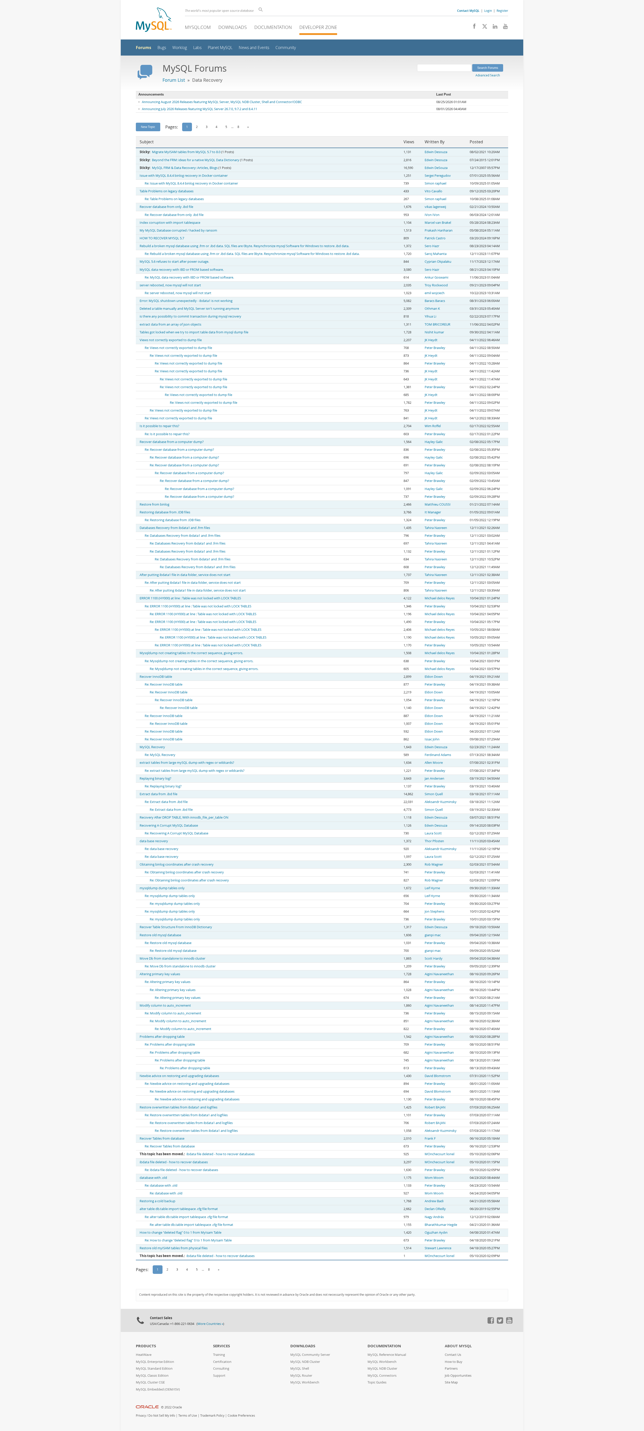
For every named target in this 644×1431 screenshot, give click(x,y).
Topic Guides (377, 1382)
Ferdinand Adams (438, 755)
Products (146, 1346)
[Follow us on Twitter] (500, 1322)
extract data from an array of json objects (170, 324)
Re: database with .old (161, 1185)
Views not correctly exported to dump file (171, 340)
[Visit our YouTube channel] (503, 27)
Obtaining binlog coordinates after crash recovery (177, 864)
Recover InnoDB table (156, 677)
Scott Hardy (433, 958)
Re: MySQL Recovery (160, 755)
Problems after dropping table (162, 1037)
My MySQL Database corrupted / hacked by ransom (178, 230)
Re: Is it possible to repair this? (167, 434)
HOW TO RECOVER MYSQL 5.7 (162, 238)
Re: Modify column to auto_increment (173, 1013)
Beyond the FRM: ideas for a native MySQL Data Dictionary (195, 160)
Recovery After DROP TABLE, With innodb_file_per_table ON (184, 817)
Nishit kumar (434, 332)
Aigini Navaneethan (439, 974)
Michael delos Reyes (440, 598)
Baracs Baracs (435, 301)
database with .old (153, 1178)
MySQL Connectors (382, 1375)
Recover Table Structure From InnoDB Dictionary (176, 927)
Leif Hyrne (432, 888)
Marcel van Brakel (438, 222)
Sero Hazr (432, 246)
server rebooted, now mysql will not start (170, 285)
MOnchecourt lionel (439, 1154)
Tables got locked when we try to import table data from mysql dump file (194, 332)
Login (488, 11)
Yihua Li (430, 316)
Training (219, 1355)
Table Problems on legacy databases (166, 191)
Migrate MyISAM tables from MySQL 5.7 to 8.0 (186, 152)
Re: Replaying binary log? (163, 786)
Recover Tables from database (162, 1138)
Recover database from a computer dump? (172, 442)
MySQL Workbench (304, 1382)
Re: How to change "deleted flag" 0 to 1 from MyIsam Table (188, 1240)
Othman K (432, 308)
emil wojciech (435, 293)
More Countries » (210, 1324)
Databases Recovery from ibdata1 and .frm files (175, 528)
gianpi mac (433, 935)
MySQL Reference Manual (387, 1355)
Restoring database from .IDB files (165, 512)
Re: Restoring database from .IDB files (172, 520)
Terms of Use (187, 1415)
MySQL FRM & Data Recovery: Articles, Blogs (185, 168)
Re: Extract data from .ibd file (166, 802)
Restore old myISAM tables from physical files (174, 1248)
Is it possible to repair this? (159, 426)
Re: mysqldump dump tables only (170, 896)
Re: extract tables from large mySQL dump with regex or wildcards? (195, 771)
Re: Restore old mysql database (168, 943)
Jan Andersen (434, 778)
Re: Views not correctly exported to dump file (178, 348)
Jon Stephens (434, 911)
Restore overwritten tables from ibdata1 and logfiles (178, 1107)
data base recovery (154, 841)
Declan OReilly (435, 1209)
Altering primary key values (160, 974)
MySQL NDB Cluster (305, 1362)
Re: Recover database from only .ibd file (174, 215)
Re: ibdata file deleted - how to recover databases (181, 1170)
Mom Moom (434, 1178)
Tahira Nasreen (436, 528)
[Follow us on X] (483, 27)
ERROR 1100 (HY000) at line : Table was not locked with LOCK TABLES (190, 598)
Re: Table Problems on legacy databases (174, 199)
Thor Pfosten (434, 841)
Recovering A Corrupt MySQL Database (169, 825)
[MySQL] (153, 20)
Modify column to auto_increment (165, 1005)
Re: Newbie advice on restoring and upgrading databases (187, 1084)
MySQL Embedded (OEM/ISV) (158, 1389)
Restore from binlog (154, 504)
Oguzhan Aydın (436, 1232)
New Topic (148, 127)
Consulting (221, 1368)
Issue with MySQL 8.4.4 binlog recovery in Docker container (184, 175)
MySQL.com (198, 27)
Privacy (141, 1415)
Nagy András (434, 1217)
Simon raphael (435, 183)
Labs (197, 47)
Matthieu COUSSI (438, 504)
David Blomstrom (438, 1076)
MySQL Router (301, 1375)
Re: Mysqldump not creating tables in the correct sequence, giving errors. (199, 661)
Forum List (174, 80)
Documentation (273, 27)
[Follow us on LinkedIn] (493, 27)
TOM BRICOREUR (437, 324)
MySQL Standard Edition (154, 1368)
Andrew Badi (434, 1201)
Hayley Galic (434, 442)
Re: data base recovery (161, 849)
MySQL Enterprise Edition (155, 1362)
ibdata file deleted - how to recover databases (220, 1154)
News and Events (254, 47)
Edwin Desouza (436, 152)
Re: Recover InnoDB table (163, 684)
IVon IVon (432, 215)
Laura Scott (433, 833)
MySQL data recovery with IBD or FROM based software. (182, 269)
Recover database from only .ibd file (166, 207)
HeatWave (143, 1355)
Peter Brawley (435, 348)
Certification (222, 1362)
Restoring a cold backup (157, 1201)
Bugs (161, 47)
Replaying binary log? (155, 778)
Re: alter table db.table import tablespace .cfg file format (186, 1217)
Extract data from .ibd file (158, 794)
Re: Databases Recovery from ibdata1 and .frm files (182, 535)
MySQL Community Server (310, 1355)
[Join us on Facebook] (472, 27)
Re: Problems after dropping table (170, 1044)
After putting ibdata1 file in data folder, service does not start (185, 575)
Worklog (179, 47)
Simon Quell (434, 794)
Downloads (232, 27)
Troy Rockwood (436, 285)
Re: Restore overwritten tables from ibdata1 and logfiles (186, 1115)
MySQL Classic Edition (152, 1375)
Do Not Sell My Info (161, 1415)
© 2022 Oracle (171, 1407)
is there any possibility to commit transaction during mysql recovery (190, 316)
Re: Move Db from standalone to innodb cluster (180, 966)
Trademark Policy (212, 1415)
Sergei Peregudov (438, 175)
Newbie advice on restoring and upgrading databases (179, 1076)
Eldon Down (434, 677)
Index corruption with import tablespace (170, 222)
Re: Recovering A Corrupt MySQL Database (176, 833)
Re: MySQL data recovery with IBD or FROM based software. (189, 277)
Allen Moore (434, 763)
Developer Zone (318, 27)
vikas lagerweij (435, 207)
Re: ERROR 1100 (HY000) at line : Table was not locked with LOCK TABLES (198, 606)
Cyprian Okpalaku (438, 261)
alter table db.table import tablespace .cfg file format (179, 1209)
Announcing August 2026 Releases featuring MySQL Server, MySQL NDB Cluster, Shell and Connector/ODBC (222, 102)
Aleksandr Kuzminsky (441, 802)
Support (219, 1375)
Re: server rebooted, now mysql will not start (178, 293)
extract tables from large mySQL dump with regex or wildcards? (187, 763)
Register (502, 11)
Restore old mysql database (160, 935)
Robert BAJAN (435, 1107)
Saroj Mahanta (436, 254)
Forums (143, 47)
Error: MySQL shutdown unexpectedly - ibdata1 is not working (186, 301)
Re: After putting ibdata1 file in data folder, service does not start (193, 582)
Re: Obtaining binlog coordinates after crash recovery (184, 872)
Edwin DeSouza (436, 168)
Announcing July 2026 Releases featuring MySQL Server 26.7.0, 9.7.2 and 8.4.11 (199, 109)
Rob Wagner (434, 864)
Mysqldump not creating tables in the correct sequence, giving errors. (191, 653)
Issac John (432, 739)
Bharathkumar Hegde (441, 1225)
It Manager (433, 512)
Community (285, 47)
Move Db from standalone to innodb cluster (172, 958)
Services (221, 1346)
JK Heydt (431, 340)
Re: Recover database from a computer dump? (179, 450)
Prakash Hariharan (439, 230)
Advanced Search (487, 75)
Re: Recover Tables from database (170, 1146)
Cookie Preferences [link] (241, 1415)
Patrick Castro (435, 238)
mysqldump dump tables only (162, 888)
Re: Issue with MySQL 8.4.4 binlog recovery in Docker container (191, 183)
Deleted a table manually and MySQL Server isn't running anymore (189, 308)
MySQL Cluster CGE (150, 1382)
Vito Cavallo (433, 191)
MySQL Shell (299, 1368)
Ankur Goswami (436, 277)
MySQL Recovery (152, 747)
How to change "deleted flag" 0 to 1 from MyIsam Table (180, 1232)
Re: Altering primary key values (167, 982)
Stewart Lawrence (438, 1248)
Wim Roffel (433, 426)
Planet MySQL (220, 47)
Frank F (430, 1138)
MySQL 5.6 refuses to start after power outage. (174, 261)
